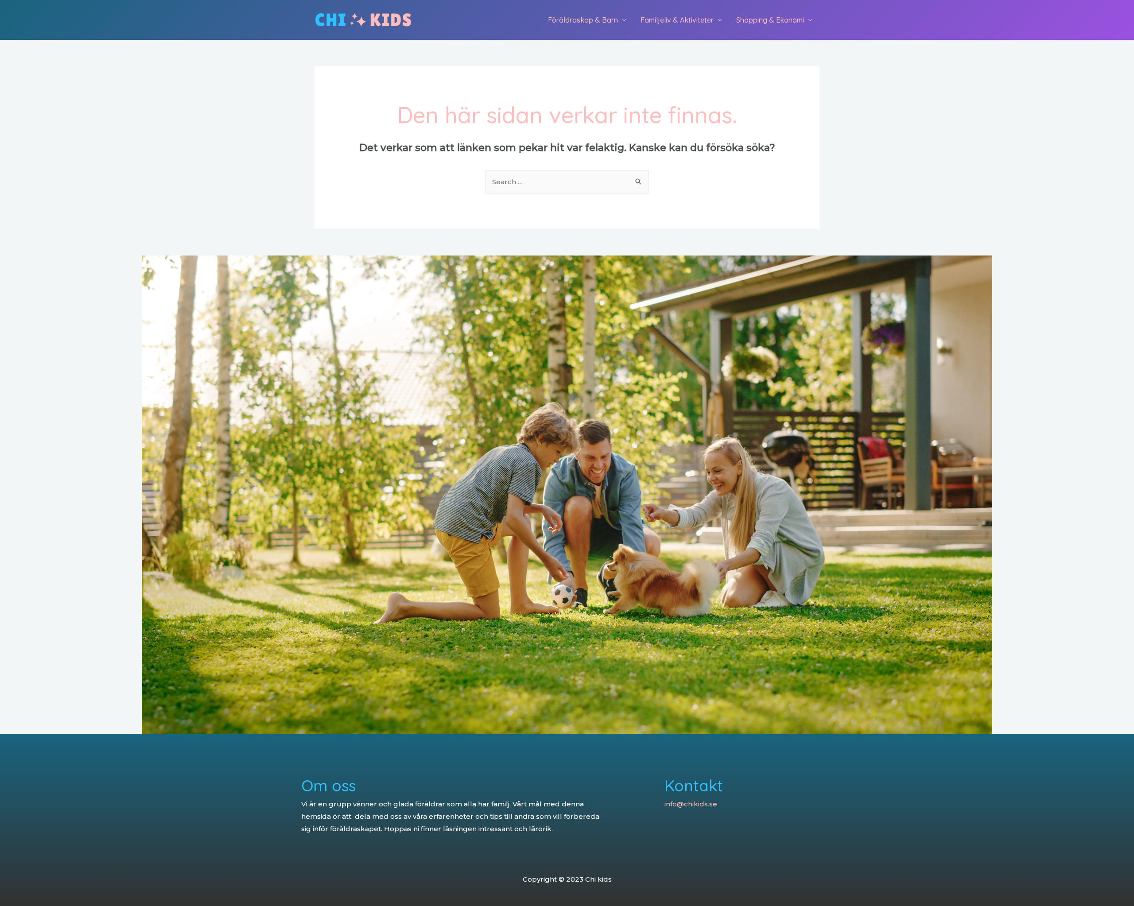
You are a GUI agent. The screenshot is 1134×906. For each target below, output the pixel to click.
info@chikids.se (690, 804)
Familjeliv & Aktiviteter (677, 19)
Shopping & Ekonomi (770, 19)
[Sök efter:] (567, 182)
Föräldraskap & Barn (583, 19)
